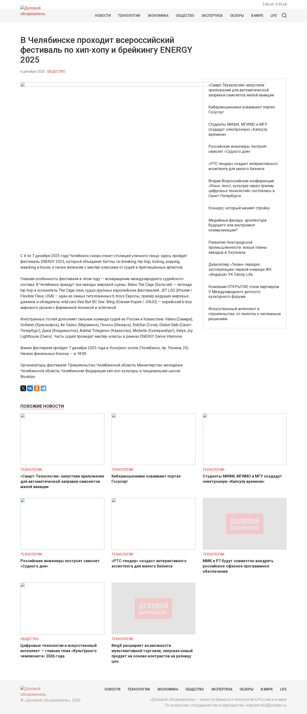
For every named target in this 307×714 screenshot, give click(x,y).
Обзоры (237, 16)
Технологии (129, 16)
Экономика (158, 16)
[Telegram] (43, 388)
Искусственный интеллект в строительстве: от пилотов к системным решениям (244, 314)
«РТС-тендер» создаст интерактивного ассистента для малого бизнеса (243, 166)
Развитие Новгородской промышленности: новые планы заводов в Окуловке (237, 247)
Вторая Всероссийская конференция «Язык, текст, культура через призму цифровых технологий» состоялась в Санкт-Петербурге (241, 188)
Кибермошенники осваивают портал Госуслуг (241, 109)
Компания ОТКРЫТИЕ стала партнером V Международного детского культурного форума (243, 291)
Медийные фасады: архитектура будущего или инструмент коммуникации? (237, 225)
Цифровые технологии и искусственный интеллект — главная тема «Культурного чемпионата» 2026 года (58, 650)
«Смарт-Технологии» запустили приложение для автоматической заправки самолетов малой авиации (241, 90)
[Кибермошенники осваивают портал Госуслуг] (153, 463)
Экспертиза (212, 16)
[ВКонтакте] (30, 388)
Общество (185, 16)
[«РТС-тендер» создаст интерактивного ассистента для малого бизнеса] (153, 548)
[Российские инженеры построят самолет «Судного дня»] (62, 548)
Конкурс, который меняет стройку (239, 208)
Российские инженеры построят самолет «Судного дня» (237, 149)
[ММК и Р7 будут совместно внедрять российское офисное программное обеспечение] (245, 548)
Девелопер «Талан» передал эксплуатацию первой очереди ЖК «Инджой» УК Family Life (240, 269)
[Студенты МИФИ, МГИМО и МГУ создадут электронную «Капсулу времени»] (245, 463)
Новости (103, 16)
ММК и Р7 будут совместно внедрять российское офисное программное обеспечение (238, 566)
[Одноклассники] (37, 388)
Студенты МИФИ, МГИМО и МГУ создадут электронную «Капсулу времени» (237, 129)
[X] (23, 388)
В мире (257, 16)
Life (274, 16)
